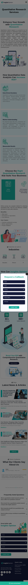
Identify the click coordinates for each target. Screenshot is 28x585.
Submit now (14, 307)
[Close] (27, 274)
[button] (14, 583)
